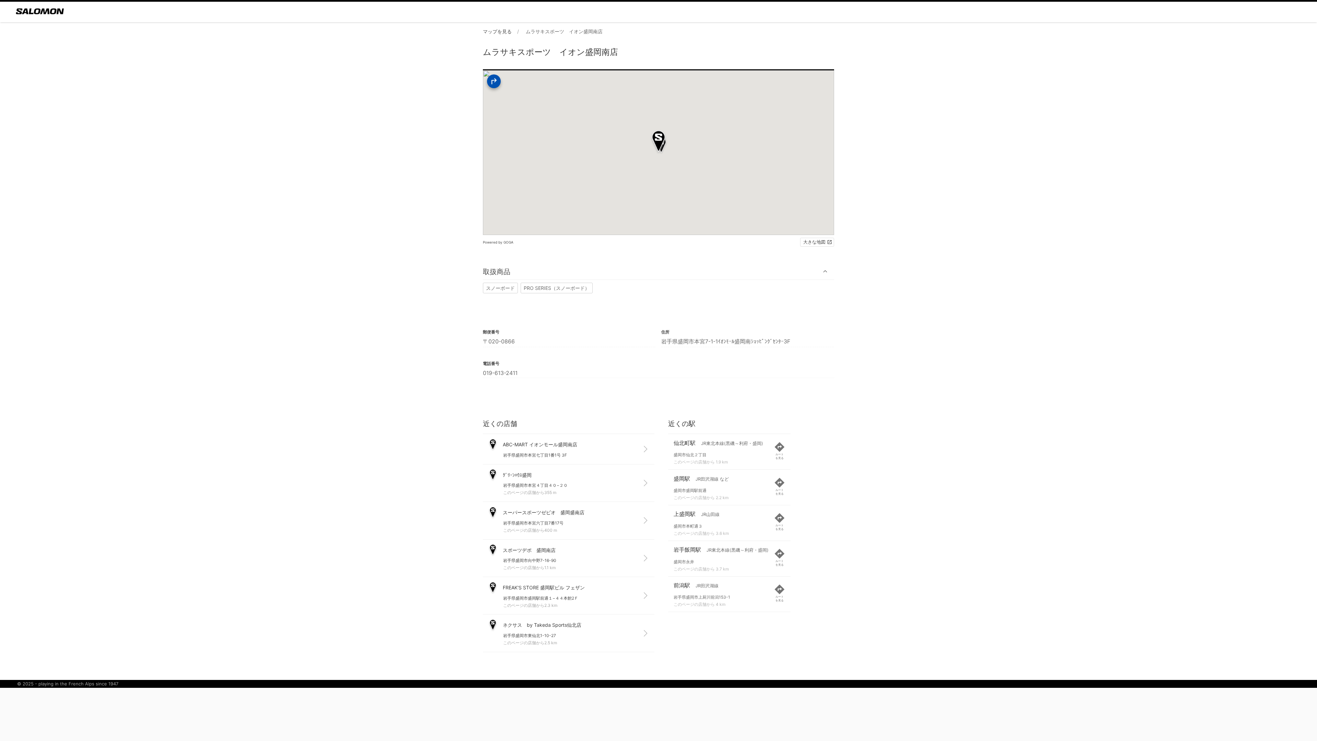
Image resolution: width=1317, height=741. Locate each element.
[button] (658, 271)
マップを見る (497, 31)
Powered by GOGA (498, 242)
